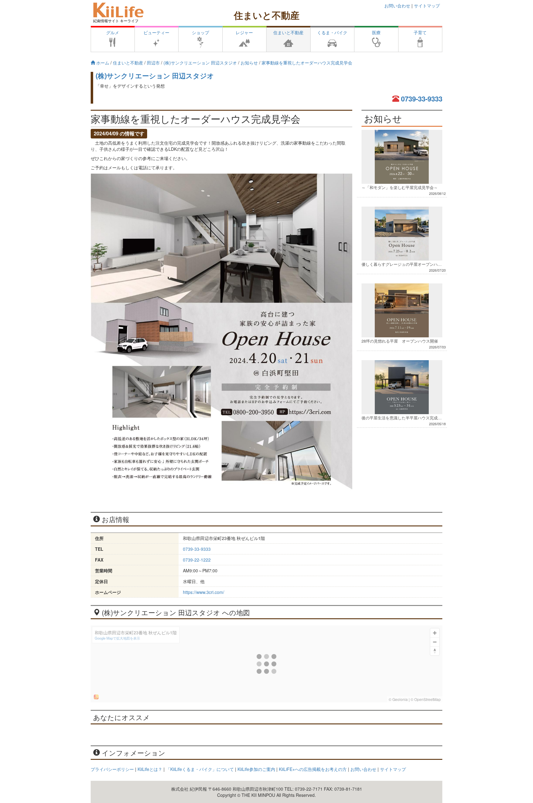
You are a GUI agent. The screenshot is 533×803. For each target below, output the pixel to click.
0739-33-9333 (421, 99)
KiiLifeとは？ (150, 769)
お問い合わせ (397, 5)
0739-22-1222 (197, 560)
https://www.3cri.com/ (203, 592)
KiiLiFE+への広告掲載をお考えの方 (313, 769)
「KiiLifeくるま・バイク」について (200, 769)
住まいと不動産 (267, 15)
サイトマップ (427, 5)
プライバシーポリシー (112, 769)
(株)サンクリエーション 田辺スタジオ (155, 75)
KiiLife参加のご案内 (256, 769)
